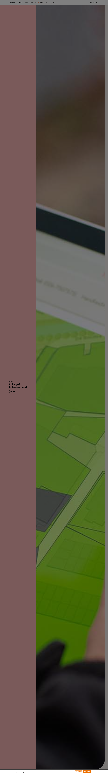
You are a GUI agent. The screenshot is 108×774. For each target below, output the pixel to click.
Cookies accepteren (87, 771)
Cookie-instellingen (78, 771)
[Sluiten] (106, 771)
